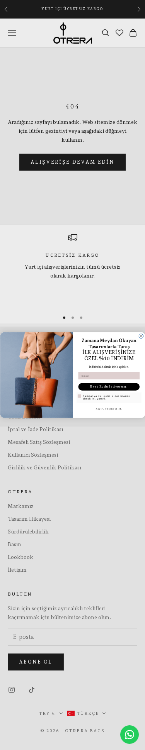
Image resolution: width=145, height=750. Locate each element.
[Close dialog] (141, 336)
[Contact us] (129, 734)
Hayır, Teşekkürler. (108, 408)
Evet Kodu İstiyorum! (109, 386)
